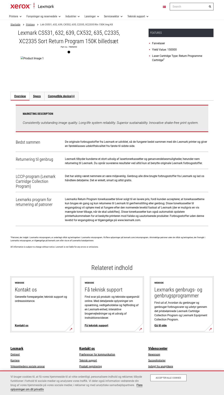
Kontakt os (87, 348)
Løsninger (90, 16)
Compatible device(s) (61, 96)
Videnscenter (157, 348)
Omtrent (15, 354)
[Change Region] (164, 6)
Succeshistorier (157, 360)
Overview (20, 96)
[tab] (19, 96)
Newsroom (154, 354)
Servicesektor (111, 16)
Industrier (70, 16)
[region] (112, 383)
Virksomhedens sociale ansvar (27, 366)
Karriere (15, 360)
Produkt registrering (90, 366)
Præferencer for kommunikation (97, 354)
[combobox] (192, 6)
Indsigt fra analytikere (160, 366)
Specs (37, 96)
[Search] (210, 6)
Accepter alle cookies (168, 378)
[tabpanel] (112, 166)
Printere (13, 16)
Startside (32, 6)
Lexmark (16, 348)
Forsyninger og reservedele (41, 16)
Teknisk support (136, 16)
